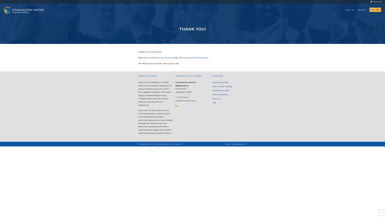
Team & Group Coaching (222, 86)
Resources (217, 99)
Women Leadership (220, 94)
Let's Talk (375, 9)
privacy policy (176, 144)
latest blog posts (200, 57)
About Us (349, 10)
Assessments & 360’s (221, 90)
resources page (171, 57)
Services (361, 10)
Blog (214, 103)
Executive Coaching (220, 82)
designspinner (241, 144)
